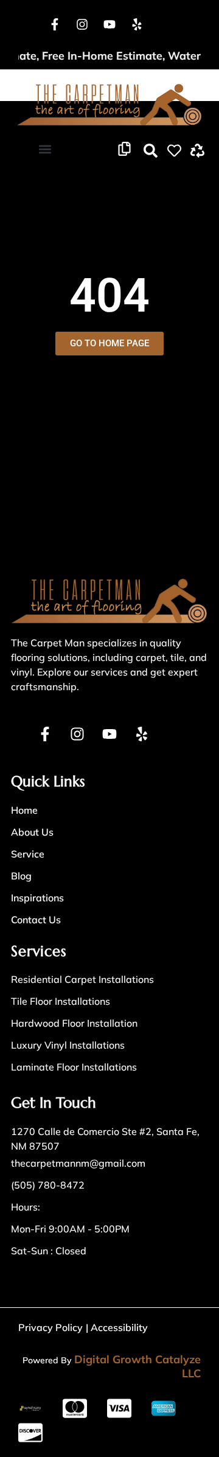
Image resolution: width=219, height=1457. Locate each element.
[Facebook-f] (55, 24)
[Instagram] (82, 24)
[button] (45, 149)
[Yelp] (137, 24)
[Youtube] (109, 24)
